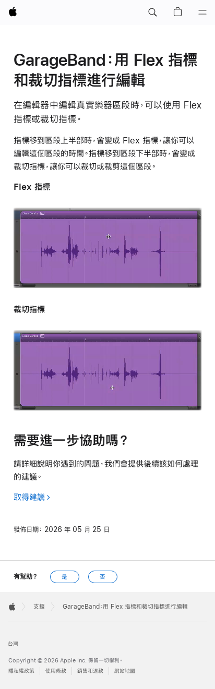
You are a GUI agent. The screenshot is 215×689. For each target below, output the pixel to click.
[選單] (202, 12)
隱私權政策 (21, 671)
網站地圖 (124, 671)
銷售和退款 (90, 671)
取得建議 (29, 496)
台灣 (13, 644)
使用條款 (55, 671)
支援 (39, 606)
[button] (152, 12)
